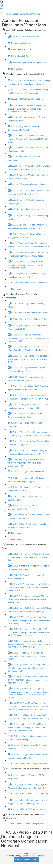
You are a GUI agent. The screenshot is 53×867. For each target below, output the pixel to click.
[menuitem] (1, 6)
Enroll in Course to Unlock (26, 859)
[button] (1, 2)
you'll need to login (37, 855)
